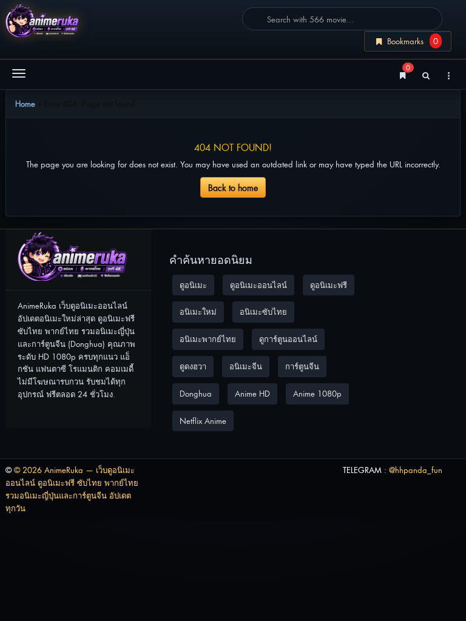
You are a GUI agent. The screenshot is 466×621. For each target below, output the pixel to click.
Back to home (233, 187)
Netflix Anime (203, 420)
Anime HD (252, 393)
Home (25, 103)
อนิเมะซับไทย (263, 311)
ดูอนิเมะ (193, 284)
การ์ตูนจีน (302, 366)
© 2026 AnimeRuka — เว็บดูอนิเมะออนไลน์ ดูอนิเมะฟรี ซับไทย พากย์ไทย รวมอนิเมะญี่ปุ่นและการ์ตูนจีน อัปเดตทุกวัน (71, 488)
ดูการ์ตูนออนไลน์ (288, 338)
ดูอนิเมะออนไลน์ (258, 284)
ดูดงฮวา (193, 366)
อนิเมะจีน (245, 366)
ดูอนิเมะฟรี (328, 284)
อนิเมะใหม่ (198, 311)
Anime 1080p (317, 393)
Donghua (196, 393)
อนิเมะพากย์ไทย (208, 338)
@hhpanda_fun (415, 469)
